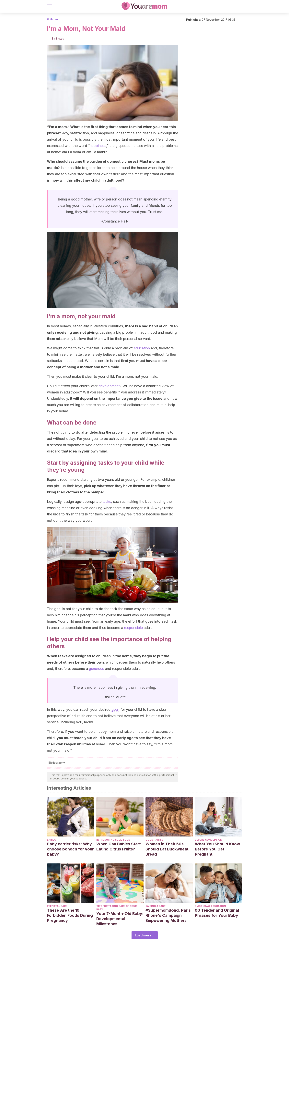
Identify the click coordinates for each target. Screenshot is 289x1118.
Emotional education (210, 906)
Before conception (208, 839)
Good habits (154, 839)
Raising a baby (155, 906)
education (142, 348)
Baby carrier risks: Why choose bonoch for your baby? (70, 849)
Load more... (144, 935)
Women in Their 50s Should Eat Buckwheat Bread (167, 849)
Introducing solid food (113, 839)
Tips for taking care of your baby (116, 908)
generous (96, 669)
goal (115, 709)
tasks (106, 501)
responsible (133, 628)
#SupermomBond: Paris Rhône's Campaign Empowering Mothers (168, 915)
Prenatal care (57, 906)
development (109, 386)
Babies (51, 839)
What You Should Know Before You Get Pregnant (217, 849)
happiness (98, 146)
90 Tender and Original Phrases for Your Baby (217, 913)
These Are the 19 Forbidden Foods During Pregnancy (70, 915)
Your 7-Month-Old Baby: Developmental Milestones (120, 918)
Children (52, 19)
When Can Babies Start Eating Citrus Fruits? (118, 846)
